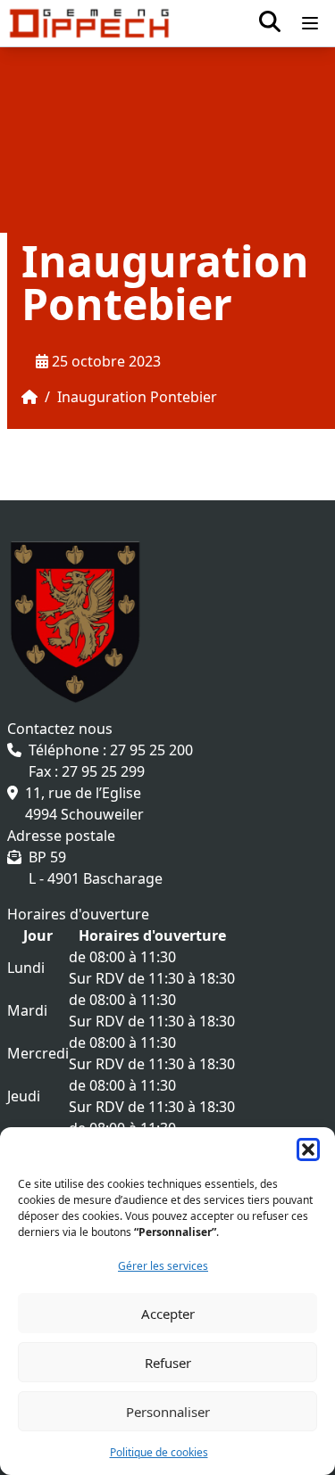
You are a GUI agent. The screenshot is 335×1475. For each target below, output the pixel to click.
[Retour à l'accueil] (89, 23)
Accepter (168, 1314)
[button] (308, 1149)
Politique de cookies (159, 1452)
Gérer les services (163, 1265)
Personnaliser (168, 1412)
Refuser (168, 1363)
